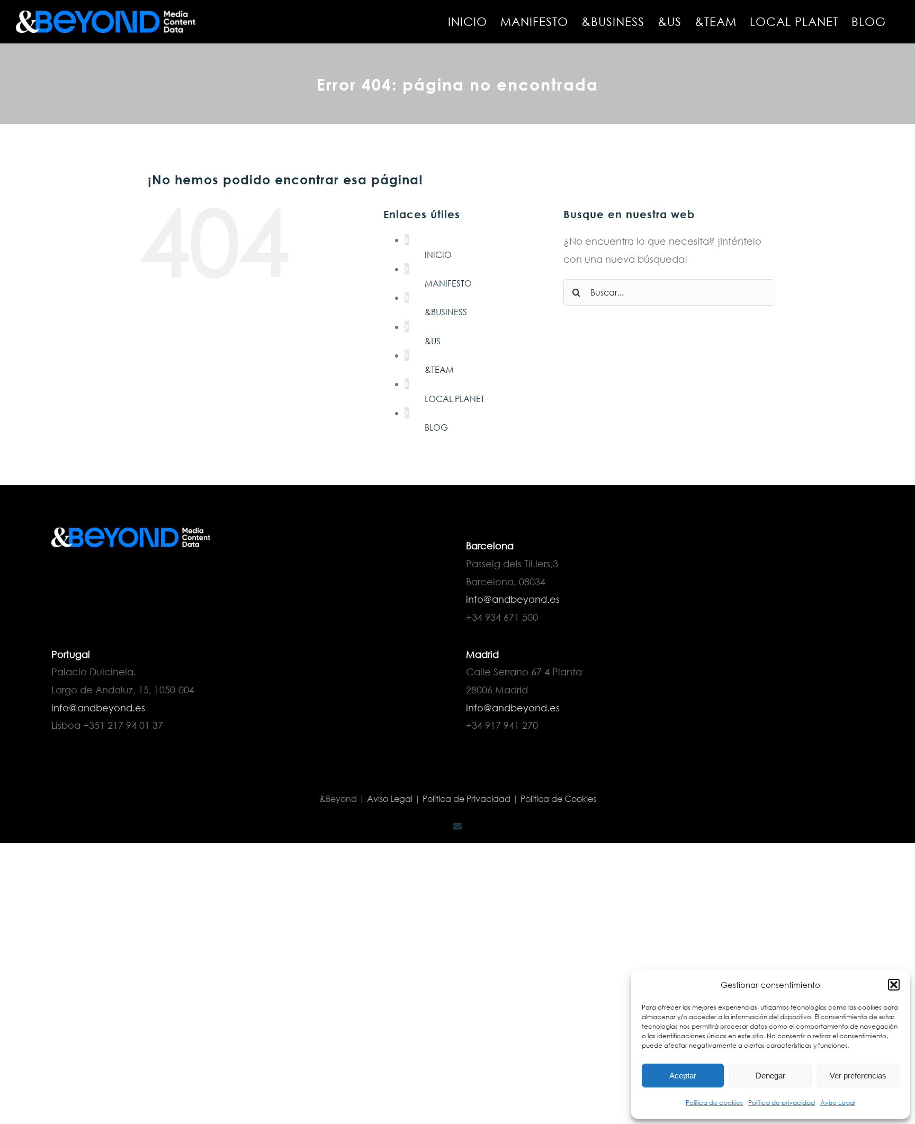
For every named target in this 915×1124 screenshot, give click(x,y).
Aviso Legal (837, 1102)
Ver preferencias (858, 1075)
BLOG (436, 427)
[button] (894, 984)
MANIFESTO (448, 283)
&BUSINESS (446, 311)
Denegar (770, 1075)
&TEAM (439, 369)
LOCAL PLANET (455, 398)
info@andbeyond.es (513, 599)
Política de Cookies (558, 798)
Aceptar (682, 1075)
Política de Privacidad (466, 798)
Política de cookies (714, 1102)
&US (433, 340)
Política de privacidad (781, 1102)
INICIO (438, 254)
